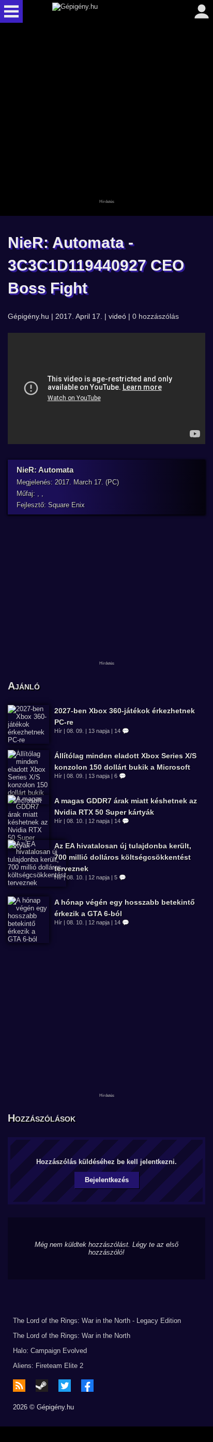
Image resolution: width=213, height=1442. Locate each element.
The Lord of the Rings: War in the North (71, 1336)
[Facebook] (87, 1385)
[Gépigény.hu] (104, 11)
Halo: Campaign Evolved (50, 1351)
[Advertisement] (106, 120)
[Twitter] (64, 1385)
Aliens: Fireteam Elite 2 (48, 1366)
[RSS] (19, 1385)
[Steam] (42, 1385)
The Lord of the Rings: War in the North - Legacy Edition (97, 1321)
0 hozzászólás (155, 316)
